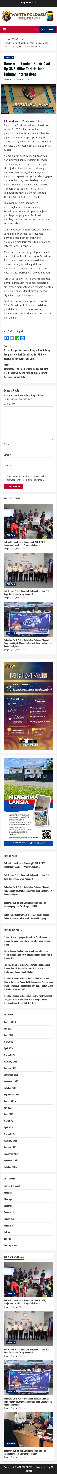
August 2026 (10, 1022)
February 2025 (10, 1140)
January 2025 (10, 1147)
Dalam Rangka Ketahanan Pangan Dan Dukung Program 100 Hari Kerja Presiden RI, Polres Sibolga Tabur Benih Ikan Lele (27, 352)
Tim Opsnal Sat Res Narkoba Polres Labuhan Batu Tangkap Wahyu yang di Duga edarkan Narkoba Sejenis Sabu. (26, 371)
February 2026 (10, 1061)
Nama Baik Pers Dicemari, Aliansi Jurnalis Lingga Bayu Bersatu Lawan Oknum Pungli (27, 941)
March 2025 (9, 1134)
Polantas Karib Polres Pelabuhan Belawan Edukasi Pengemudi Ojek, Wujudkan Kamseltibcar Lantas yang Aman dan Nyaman (28, 643)
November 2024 (11, 1160)
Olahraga (8, 1199)
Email (7, 454)
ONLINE (51, 29)
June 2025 (8, 1114)
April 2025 (9, 1127)
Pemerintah (9, 1212)
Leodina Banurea (11, 978)
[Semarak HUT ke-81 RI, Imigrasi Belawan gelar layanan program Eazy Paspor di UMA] (28, 1429)
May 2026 (8, 1041)
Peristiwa (8, 1225)
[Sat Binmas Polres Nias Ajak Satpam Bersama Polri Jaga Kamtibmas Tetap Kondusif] (28, 570)
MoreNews (41, 1467)
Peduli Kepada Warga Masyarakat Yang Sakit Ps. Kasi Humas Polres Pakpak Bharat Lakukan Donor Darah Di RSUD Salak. (28, 999)
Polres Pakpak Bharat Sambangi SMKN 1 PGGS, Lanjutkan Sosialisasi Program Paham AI (25, 543)
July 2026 (8, 1028)
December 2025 (11, 1074)
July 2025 (8, 1107)
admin (7, 79)
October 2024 (10, 1167)
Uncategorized (10, 1245)
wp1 (7, 549)
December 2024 (11, 1153)
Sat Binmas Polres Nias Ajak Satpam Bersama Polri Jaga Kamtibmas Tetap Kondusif (27, 592)
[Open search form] (37, 29)
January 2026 (10, 1068)
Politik (7, 1232)
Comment (9, 403)
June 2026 (8, 1035)
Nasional (8, 1192)
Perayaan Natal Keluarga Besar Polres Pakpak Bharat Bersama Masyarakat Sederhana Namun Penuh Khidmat (27, 968)
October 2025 (10, 1088)
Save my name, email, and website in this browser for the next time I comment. (27, 478)
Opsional (8, 1205)
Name (8, 444)
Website (8, 465)
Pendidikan (9, 1218)
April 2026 (9, 1048)
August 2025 (10, 1101)
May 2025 (8, 1121)
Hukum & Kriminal (12, 1186)
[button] (4, 29)
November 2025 (11, 1081)
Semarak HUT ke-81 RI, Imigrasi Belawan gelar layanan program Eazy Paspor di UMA (25, 1452)
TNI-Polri (9, 57)
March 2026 (9, 1055)
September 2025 (11, 1094)
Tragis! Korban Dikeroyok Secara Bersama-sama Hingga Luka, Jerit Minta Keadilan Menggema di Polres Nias (28, 954)
